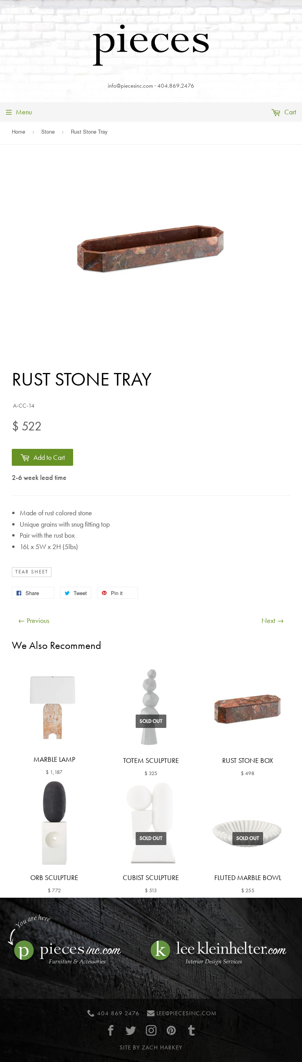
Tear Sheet (31, 572)
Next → (272, 620)
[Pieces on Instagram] (151, 1030)
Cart (289, 111)
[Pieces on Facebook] (110, 1030)
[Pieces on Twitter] (130, 1030)
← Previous (33, 620)
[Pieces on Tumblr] (191, 1030)
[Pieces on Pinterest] (171, 1030)
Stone (48, 131)
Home (18, 131)
